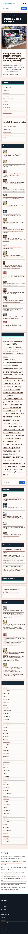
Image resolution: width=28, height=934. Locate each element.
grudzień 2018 (6, 824)
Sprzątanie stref (6, 107)
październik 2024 (7, 710)
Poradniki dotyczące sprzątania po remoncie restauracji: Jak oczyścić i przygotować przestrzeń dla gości (13, 309)
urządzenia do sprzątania (12, 469)
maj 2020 (5, 807)
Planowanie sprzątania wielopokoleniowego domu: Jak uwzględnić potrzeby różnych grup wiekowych (13, 499)
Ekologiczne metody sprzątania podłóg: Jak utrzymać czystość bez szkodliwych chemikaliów (13, 536)
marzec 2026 (6, 693)
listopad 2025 (6, 702)
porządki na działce (11, 383)
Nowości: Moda (6, 129)
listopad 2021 (6, 756)
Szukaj (24, 8)
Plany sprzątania (7, 95)
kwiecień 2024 (6, 716)
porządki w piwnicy (12, 386)
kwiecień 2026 (6, 690)
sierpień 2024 (6, 713)
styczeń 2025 (6, 707)
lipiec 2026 (5, 687)
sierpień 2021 (6, 764)
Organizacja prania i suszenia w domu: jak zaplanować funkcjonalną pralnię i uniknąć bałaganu (13, 883)
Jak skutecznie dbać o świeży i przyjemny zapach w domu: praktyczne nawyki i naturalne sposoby (14, 551)
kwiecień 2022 (6, 742)
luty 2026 (5, 696)
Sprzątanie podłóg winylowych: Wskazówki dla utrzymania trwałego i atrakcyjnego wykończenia (13, 155)
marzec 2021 (6, 779)
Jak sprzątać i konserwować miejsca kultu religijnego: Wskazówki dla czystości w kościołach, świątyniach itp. (12, 669)
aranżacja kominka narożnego (8, 338)
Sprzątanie (6, 51)
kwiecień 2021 (6, 776)
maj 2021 (5, 773)
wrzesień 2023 (6, 724)
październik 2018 (7, 830)
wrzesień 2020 (6, 796)
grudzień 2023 (6, 719)
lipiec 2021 (5, 767)
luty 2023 (5, 730)
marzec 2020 (6, 813)
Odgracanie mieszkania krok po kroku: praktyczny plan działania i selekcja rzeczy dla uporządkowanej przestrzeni (13, 556)
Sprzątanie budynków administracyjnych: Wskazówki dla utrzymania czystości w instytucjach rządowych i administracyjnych (13, 517)
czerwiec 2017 (6, 841)
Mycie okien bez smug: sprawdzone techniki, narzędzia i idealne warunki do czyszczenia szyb (14, 888)
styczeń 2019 (6, 821)
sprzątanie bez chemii (13, 392)
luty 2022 (5, 747)
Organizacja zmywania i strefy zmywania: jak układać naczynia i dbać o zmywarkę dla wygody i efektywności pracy (13, 570)
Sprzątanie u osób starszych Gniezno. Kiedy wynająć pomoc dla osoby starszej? (14, 57)
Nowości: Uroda (7, 132)
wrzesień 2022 (6, 736)
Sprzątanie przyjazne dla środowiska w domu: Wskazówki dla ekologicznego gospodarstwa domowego (13, 231)
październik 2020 (7, 793)
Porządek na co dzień (8, 98)
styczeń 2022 (6, 750)
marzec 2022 (6, 744)
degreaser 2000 (9, 344)
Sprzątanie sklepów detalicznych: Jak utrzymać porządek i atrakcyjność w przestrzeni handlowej (14, 165)
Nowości (5, 137)
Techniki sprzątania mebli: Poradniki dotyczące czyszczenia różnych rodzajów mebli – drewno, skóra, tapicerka (13, 276)
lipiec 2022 (5, 739)
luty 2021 (5, 781)
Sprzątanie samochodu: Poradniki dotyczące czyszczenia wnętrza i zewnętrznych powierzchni (13, 175)
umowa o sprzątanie (16, 466)
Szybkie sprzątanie (7, 113)
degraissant (19, 341)
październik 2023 (7, 722)
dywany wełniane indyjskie (11, 349)
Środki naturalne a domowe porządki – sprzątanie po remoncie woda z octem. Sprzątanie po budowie (12, 325)
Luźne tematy (6, 90)
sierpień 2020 (6, 798)
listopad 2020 (6, 790)
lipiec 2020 (5, 801)
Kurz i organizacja (7, 87)
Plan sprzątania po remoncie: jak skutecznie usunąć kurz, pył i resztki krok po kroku (14, 868)
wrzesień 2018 (6, 833)
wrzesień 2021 (6, 762)
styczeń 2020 (6, 818)
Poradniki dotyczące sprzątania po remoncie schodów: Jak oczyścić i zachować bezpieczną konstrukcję (14, 527)
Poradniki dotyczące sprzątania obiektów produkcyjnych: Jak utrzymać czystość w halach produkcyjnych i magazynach (12, 267)
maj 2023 (5, 727)
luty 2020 (5, 816)
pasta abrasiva (19, 380)
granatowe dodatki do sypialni (12, 351)
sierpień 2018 (6, 836)
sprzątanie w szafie (10, 454)
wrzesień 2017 (6, 838)
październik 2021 (7, 759)
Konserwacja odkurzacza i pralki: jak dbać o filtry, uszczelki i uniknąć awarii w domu (12, 873)
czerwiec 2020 (6, 804)
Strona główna (5, 931)
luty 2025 (5, 705)
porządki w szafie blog (11, 389)
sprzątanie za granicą (13, 457)
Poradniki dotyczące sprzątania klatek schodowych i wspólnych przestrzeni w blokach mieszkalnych (14, 240)
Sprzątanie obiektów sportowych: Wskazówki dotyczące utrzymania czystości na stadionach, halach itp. (14, 638)
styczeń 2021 (6, 784)
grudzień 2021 (6, 753)
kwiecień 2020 (6, 810)
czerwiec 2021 (6, 770)
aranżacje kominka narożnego (8, 341)
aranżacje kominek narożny (19, 338)
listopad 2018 (6, 827)
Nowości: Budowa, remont (9, 126)
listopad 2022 (6, 733)
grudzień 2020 (6, 787)
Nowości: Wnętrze (7, 134)
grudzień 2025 (6, 699)
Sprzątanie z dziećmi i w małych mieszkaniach (13, 110)
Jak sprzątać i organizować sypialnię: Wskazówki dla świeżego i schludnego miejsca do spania (13, 257)
